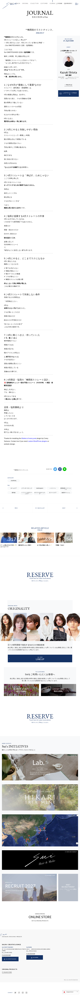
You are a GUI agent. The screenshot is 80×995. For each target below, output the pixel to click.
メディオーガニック (26, 488)
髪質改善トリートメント (65, 489)
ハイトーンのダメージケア (26, 493)
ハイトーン (53, 488)
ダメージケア (52, 492)
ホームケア (14, 488)
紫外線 (13, 492)
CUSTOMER (44, 3)
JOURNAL (52, 3)
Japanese (69, 992)
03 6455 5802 (8, 952)
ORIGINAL (25, 3)
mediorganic (39, 488)
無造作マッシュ (66, 492)
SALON (18, 3)
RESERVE (69, 3)
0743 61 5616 (32, 951)
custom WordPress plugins (37, 441)
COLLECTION (34, 3)
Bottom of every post (29, 438)
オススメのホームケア (39, 493)
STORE (60, 3)
